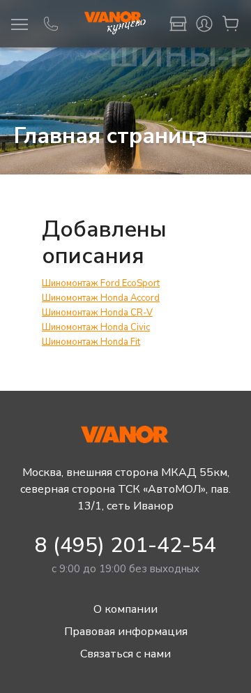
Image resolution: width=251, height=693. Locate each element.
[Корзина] (231, 23)
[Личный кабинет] (204, 23)
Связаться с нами (125, 654)
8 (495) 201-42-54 (125, 545)
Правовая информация (126, 631)
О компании (125, 609)
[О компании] (178, 23)
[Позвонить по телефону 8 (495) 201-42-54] (51, 23)
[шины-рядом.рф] (114, 23)
